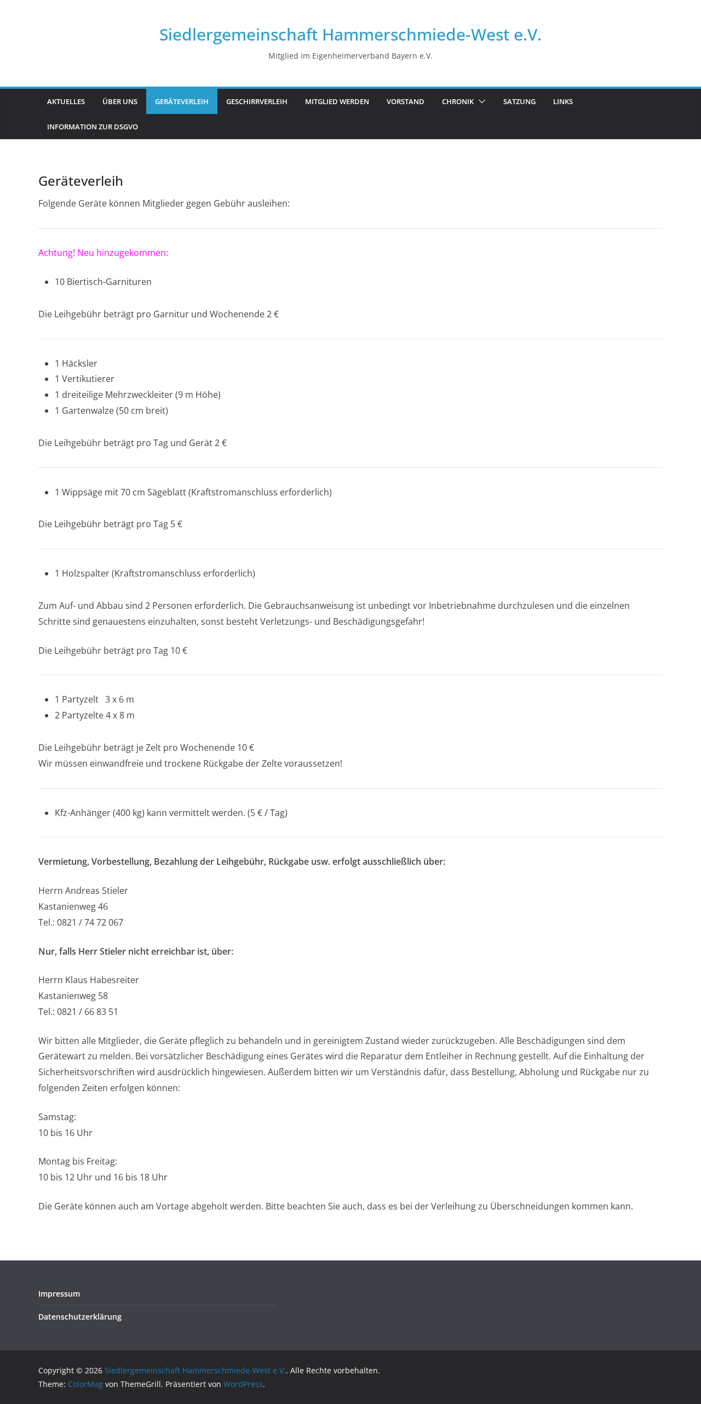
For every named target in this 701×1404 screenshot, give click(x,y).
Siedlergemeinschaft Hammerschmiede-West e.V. (350, 34)
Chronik (458, 101)
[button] (480, 101)
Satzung (519, 101)
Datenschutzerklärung (80, 1316)
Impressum (59, 1293)
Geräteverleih (182, 101)
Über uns (119, 101)
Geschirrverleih (257, 101)
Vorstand (405, 101)
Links (563, 101)
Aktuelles (66, 101)
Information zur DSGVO (92, 127)
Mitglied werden (337, 101)
